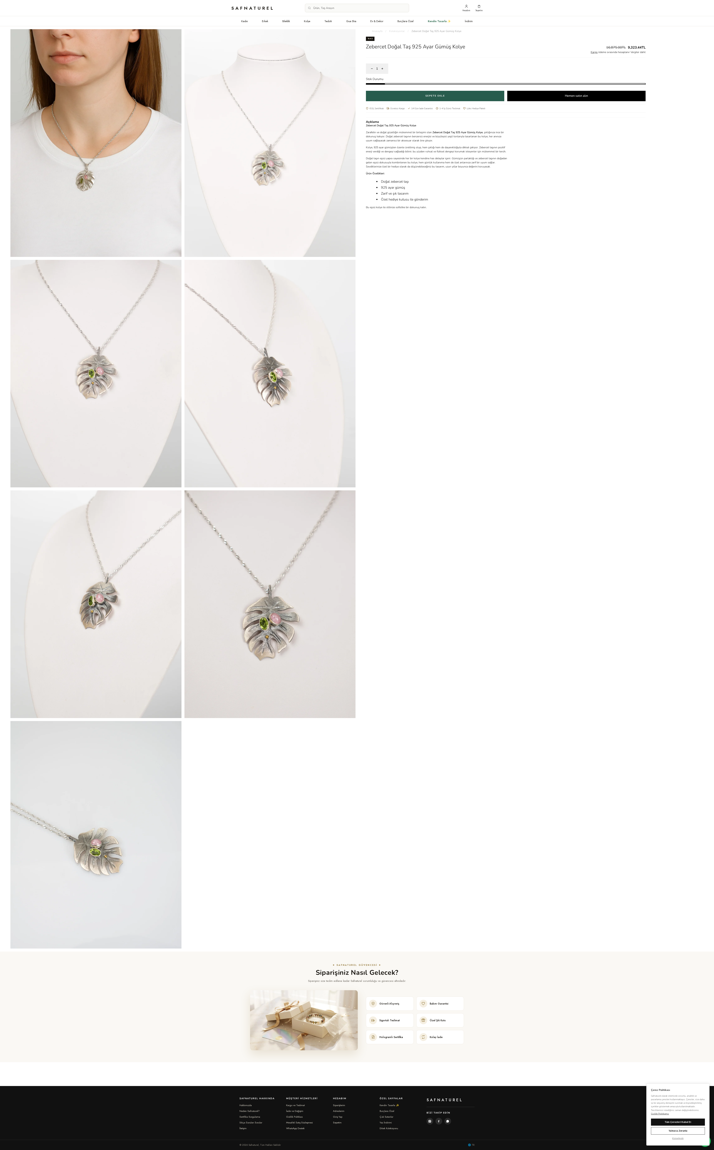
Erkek (265, 21)
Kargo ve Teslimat (295, 1105)
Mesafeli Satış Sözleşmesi (299, 1122)
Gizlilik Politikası (294, 1117)
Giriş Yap (337, 1117)
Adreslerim (338, 1111)
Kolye (307, 21)
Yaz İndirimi (386, 1122)
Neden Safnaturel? (249, 1111)
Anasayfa (377, 31)
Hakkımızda (245, 1105)
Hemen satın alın (576, 96)
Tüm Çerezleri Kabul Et (678, 1122)
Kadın (244, 21)
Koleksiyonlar (397, 31)
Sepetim (337, 1122)
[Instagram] (430, 1121)
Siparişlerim (339, 1105)
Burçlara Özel (406, 21)
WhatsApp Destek (295, 1128)
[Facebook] (438, 1121)
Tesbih (328, 21)
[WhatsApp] (447, 1121)
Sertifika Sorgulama (249, 1117)
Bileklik (286, 21)
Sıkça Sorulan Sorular (250, 1122)
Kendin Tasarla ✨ (439, 21)
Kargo (594, 52)
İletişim (243, 1128)
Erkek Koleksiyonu (389, 1128)
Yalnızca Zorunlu (678, 1131)
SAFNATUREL (253, 8)
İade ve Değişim (294, 1111)
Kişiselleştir (678, 1138)
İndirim (469, 21)
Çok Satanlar (386, 1117)
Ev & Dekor (376, 21)
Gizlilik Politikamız (660, 1113)
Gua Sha (351, 21)
